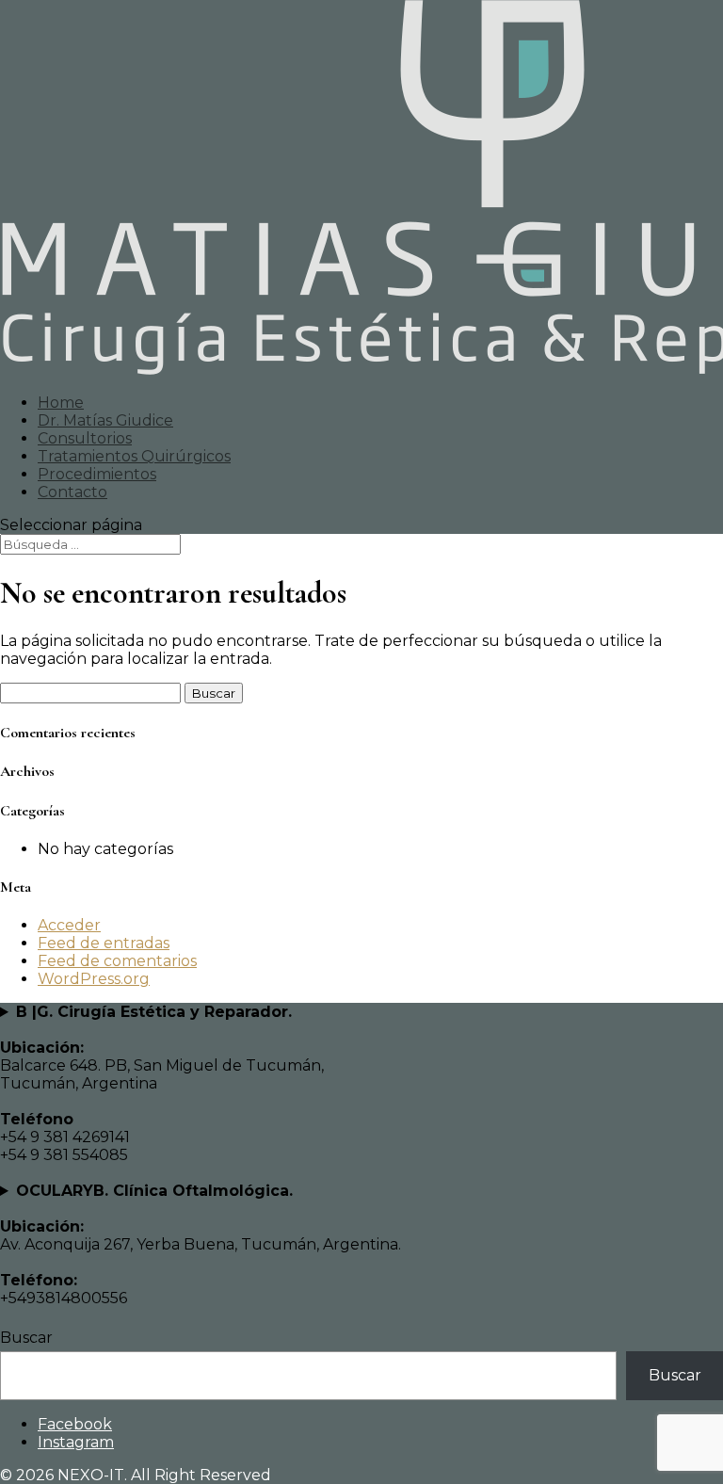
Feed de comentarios (117, 961)
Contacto (72, 492)
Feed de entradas (103, 943)
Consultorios (85, 438)
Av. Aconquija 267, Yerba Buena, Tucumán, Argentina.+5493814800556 (200, 1244)
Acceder (69, 925)
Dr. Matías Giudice (105, 420)
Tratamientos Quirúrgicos (134, 456)
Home (61, 402)
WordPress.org (94, 979)
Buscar (26, 1338)
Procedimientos (97, 474)
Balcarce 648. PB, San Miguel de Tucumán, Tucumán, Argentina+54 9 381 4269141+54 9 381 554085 (162, 1083)
